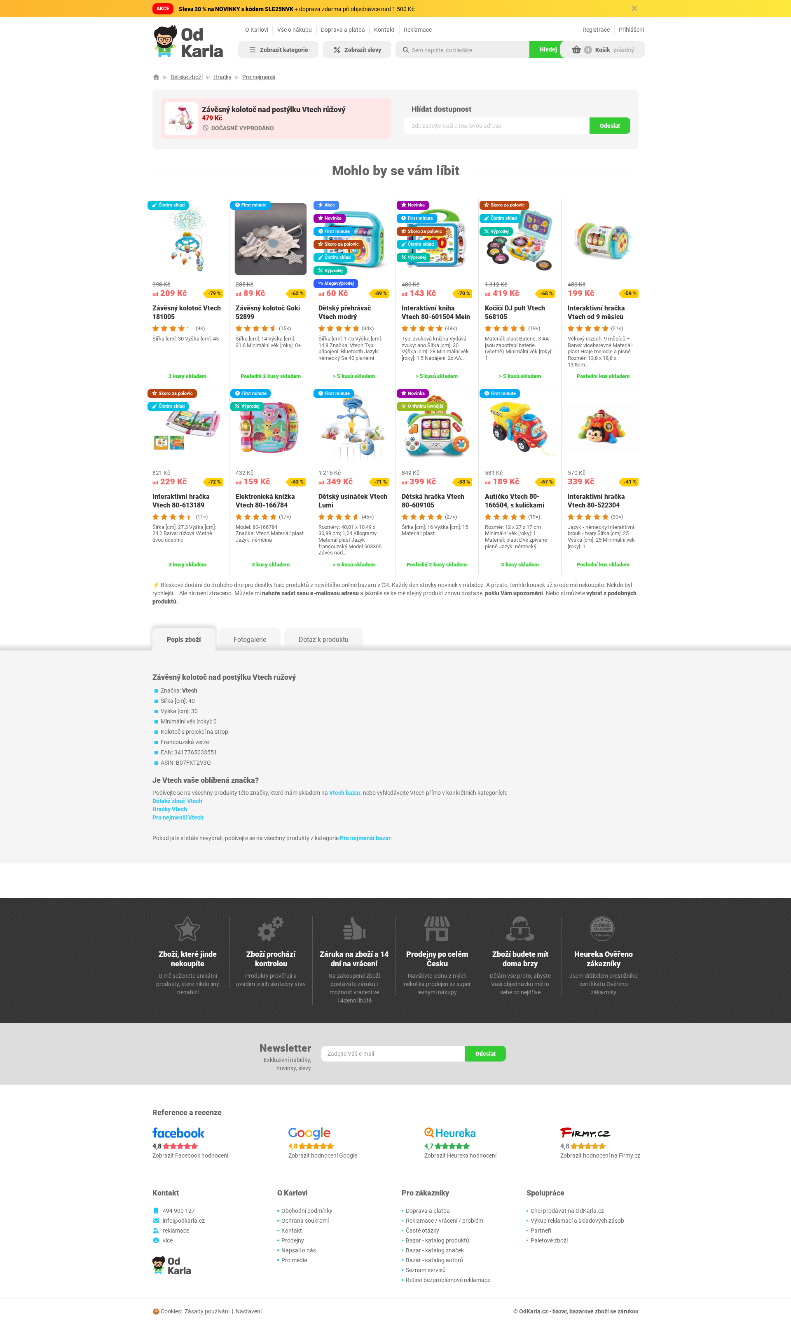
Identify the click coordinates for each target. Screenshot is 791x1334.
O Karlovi (256, 30)
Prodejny (292, 1240)
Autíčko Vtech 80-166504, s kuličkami (514, 501)
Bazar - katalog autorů (434, 1260)
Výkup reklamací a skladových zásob (577, 1220)
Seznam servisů (426, 1270)
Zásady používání (207, 1311)
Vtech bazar (344, 792)
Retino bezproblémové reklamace (448, 1280)
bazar (559, 1311)
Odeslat (610, 125)
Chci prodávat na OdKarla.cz (567, 1210)
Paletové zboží (549, 1240)
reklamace (176, 1230)
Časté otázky (422, 1230)
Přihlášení (631, 30)
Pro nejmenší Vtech (178, 817)
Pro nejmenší (258, 77)
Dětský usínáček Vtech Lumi (352, 501)
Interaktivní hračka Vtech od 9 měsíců (596, 312)
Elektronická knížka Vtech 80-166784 (265, 501)
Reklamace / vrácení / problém (444, 1220)
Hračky (222, 77)
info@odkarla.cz (184, 1220)
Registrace (596, 30)
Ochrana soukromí (305, 1220)
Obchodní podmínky (306, 1210)
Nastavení (249, 1311)
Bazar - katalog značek (435, 1250)
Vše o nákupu (294, 30)
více (168, 1240)
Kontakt (384, 30)
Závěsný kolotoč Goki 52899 (268, 312)
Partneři (541, 1230)
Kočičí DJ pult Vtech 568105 (515, 312)
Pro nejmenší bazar (365, 838)
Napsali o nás (298, 1250)
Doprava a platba (343, 30)
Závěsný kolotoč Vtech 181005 (186, 312)
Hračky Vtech (169, 809)
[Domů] (156, 77)
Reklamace (418, 30)
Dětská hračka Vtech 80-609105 (433, 501)
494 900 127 (179, 1210)
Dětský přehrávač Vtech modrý (344, 312)
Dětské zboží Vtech (177, 801)
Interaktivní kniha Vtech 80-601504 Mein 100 (436, 316)
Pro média (294, 1260)
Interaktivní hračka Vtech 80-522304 (596, 501)
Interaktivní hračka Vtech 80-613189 (181, 501)
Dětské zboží (187, 77)
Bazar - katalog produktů (437, 1240)
